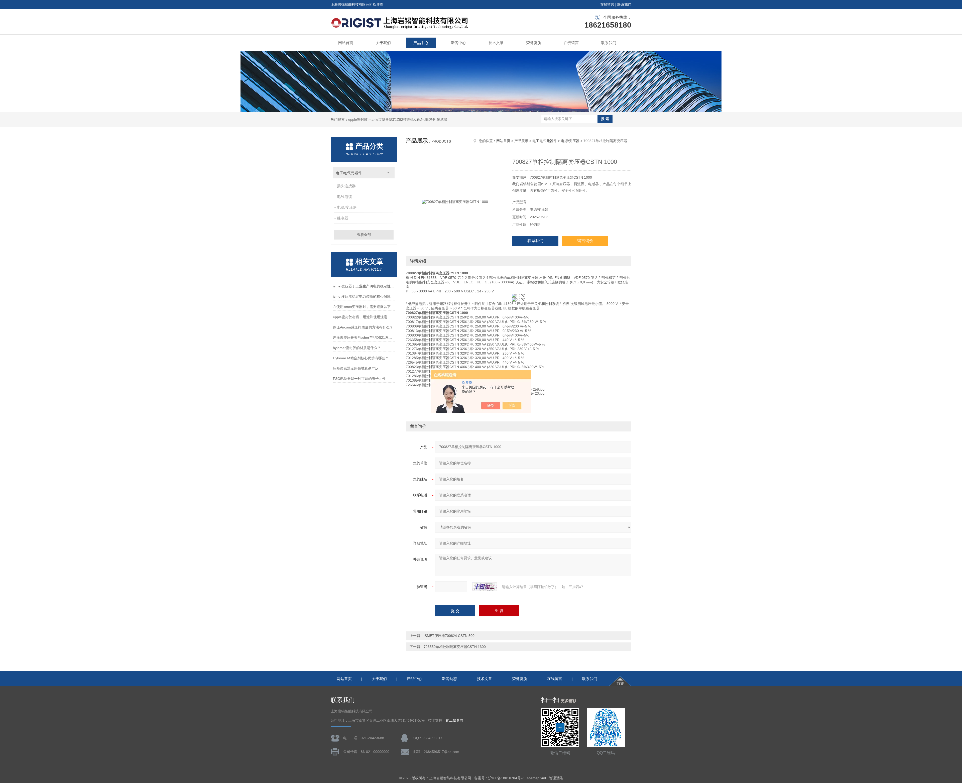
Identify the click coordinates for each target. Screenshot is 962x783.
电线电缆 (344, 196)
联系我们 (624, 5)
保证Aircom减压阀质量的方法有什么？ (363, 327)
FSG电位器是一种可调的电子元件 (359, 379)
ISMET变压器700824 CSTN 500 (449, 636)
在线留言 (607, 5)
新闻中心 (458, 43)
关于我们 (383, 43)
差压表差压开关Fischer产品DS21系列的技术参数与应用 (364, 337)
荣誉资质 (533, 43)
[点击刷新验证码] (484, 587)
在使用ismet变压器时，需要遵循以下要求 (364, 307)
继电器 (342, 218)
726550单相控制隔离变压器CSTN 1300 (455, 647)
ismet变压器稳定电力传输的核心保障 (362, 296)
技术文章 (496, 43)
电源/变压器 (347, 207)
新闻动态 (449, 679)
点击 (388, 172)
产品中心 (420, 43)
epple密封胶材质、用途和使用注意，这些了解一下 (364, 317)
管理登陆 (556, 778)
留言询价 (585, 241)
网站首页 (345, 43)
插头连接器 (346, 186)
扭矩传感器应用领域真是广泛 (356, 368)
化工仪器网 (454, 720)
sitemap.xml (536, 778)
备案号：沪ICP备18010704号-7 (499, 778)
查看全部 (364, 235)
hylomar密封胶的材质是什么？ (357, 348)
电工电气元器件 (349, 173)
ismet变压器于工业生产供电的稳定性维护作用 (364, 286)
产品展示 (521, 141)
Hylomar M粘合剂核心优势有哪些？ (361, 358)
